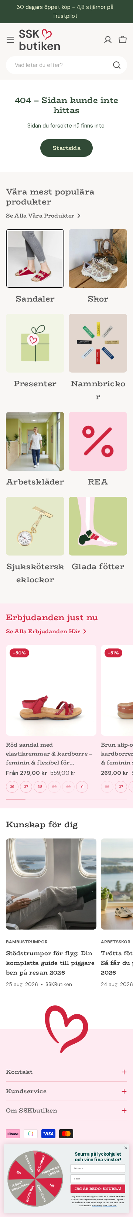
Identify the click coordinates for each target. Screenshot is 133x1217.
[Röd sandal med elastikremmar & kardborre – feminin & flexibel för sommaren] (51, 690)
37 (26, 786)
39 (54, 786)
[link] (35, 268)
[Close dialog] (126, 1147)
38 (40, 786)
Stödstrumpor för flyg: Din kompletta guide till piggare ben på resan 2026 (50, 963)
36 (12, 786)
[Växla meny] (10, 39)
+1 (82, 786)
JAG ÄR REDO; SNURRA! (98, 1188)
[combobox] (66, 65)
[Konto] (107, 39)
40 (68, 786)
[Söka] (116, 65)
